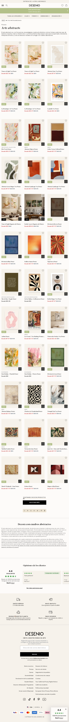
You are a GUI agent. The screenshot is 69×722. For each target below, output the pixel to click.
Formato (34, 16)
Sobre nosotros (28, 666)
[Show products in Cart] (66, 5)
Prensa (31, 669)
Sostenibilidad (29, 675)
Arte (8, 20)
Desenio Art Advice (41, 666)
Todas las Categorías (14, 16)
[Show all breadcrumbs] (3, 20)
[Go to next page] (44, 510)
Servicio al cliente (41, 669)
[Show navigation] (3, 5)
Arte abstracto (16, 20)
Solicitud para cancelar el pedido (46, 694)
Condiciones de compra (43, 675)
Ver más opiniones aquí (34, 588)
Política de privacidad (39, 658)
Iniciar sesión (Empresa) (26, 691)
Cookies (38, 678)
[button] (59, 714)
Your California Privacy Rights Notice (46, 682)
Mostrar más (34, 502)
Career (31, 672)
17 (41, 511)
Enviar (34, 654)
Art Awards (30, 688)
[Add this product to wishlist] (20, 42)
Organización (56, 16)
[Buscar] (7, 5)
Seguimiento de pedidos (43, 672)
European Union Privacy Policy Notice (47, 691)
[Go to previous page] (24, 510)
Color (26, 16)
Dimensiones (44, 16)
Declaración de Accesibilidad (24, 678)
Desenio (39, 717)
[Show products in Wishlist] (62, 5)
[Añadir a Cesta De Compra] (20, 66)
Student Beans (29, 682)
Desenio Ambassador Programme (23, 685)
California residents (41, 685)
